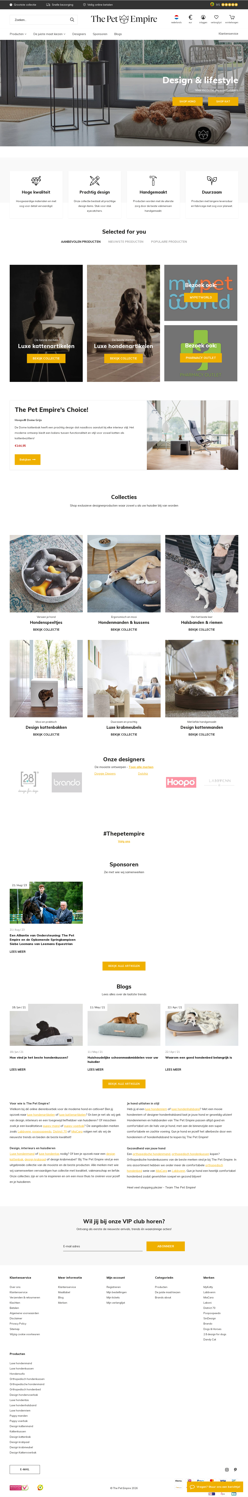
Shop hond (187, 101)
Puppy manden (19, 1415)
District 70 (60, 1131)
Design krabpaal (19, 1442)
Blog (61, 1297)
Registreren (114, 1287)
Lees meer (18, 951)
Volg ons (124, 841)
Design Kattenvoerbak (23, 1452)
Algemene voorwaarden (24, 1313)
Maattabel (64, 1292)
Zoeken (72, 20)
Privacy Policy (18, 1323)
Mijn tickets (113, 1297)
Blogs (118, 34)
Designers (79, 34)
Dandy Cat (209, 1339)
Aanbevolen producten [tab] (81, 241)
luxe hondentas (49, 1154)
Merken (62, 1302)
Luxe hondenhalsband (23, 1405)
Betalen (14, 1307)
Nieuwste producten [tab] (125, 241)
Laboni (207, 1302)
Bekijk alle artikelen (124, 965)
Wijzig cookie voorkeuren (25, 1334)
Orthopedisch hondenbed (25, 1389)
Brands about (163, 1297)
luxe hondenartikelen (41, 1114)
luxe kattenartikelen (72, 1114)
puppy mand (51, 1126)
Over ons (15, 1287)
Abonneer (165, 1246)
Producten (17, 34)
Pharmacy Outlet (201, 358)
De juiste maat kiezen (48, 34)
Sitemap (15, 1329)
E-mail (24, 1469)
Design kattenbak (20, 1436)
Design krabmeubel (21, 1447)
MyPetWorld (201, 297)
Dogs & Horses (212, 1329)
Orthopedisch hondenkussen (27, 1378)
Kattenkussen (18, 1431)
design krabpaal (35, 1159)
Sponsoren (100, 34)
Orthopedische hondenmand (27, 1384)
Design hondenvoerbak (24, 1394)
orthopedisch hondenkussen (190, 1154)
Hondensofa (17, 1373)
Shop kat (223, 101)
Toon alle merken (141, 767)
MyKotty (208, 1287)
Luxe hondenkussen (22, 1368)
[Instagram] (227, 1469)
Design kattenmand (21, 1426)
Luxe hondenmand (22, 1154)
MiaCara (77, 1131)
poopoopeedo (42, 1131)
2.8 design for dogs (214, 1334)
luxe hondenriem (156, 1109)
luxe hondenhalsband (185, 1109)
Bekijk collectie (46, 358)
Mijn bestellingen (117, 1292)
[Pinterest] (235, 1469)
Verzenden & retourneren (25, 1297)
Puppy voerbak (19, 1420)
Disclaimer (16, 1318)
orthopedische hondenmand (151, 1154)
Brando (207, 1323)
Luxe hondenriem (20, 1410)
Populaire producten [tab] (169, 241)
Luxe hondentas (19, 1400)
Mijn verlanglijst (116, 1302)
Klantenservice (228, 33)
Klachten (15, 1302)
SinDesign (209, 1318)
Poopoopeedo (212, 1313)
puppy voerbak (74, 1126)
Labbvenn (24, 1131)
